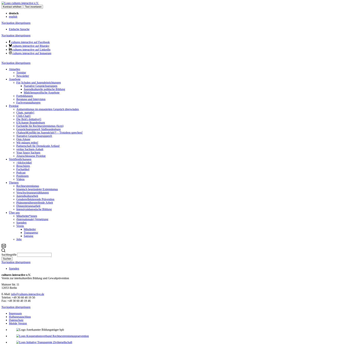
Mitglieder (30, 229)
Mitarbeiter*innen (26, 216)
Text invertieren (33, 6)
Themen (14, 182)
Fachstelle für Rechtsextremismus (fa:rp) (39, 125)
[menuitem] (182, 73)
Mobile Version (18, 323)
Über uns (14, 212)
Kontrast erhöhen (12, 6)
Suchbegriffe (9, 254)
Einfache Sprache (19, 29)
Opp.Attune (23, 139)
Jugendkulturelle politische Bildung (44, 89)
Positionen (22, 175)
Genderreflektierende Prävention (35, 199)
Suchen (7, 258)
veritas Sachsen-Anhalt (29, 149)
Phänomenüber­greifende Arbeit (34, 202)
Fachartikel (22, 169)
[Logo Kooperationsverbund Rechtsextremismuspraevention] (52, 336)
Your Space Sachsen (28, 152)
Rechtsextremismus (27, 185)
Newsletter (22, 75)
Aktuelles (14, 69)
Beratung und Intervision (30, 99)
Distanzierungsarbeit (28, 205)
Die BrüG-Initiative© (28, 119)
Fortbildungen (24, 95)
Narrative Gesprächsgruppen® (34, 135)
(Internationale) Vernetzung (32, 219)
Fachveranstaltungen (28, 102)
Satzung (28, 236)
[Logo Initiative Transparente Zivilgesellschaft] (44, 342)
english (13, 16)
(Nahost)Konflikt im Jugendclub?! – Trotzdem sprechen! (49, 132)
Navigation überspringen (15, 22)
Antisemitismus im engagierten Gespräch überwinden (47, 109)
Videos (20, 179)
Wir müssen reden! (27, 142)
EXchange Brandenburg (30, 122)
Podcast (20, 172)
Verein (20, 226)
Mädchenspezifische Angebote (42, 92)
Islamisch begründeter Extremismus (37, 189)
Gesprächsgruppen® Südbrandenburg (38, 129)
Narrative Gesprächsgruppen (40, 85)
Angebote (14, 79)
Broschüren (23, 165)
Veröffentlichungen (20, 159)
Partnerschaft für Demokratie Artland (38, 145)
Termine (21, 72)
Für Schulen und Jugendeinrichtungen (38, 82)
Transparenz (31, 232)
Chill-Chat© (23, 115)
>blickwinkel (24, 162)
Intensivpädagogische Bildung (34, 209)
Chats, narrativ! (25, 112)
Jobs (19, 239)
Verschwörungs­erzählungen (32, 192)
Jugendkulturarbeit (27, 195)
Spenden (21, 222)
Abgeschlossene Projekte (31, 155)
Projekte (14, 105)
